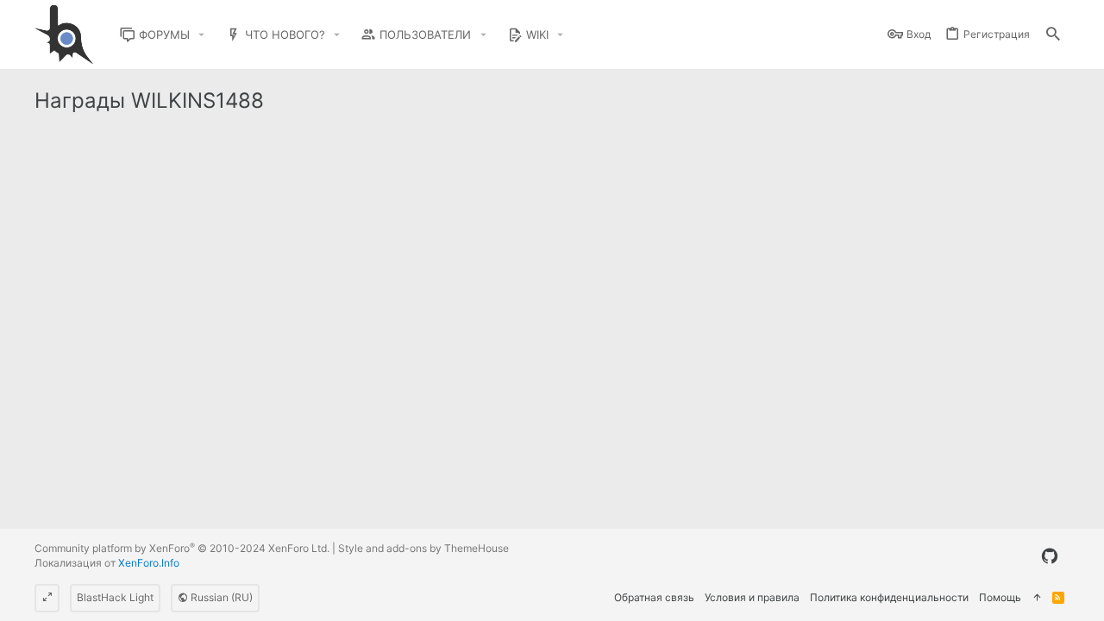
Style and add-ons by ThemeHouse (423, 548)
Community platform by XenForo (181, 548)
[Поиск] (1053, 35)
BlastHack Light (115, 597)
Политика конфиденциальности (889, 597)
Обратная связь (654, 597)
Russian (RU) (220, 597)
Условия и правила (752, 597)
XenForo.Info (148, 562)
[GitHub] (1049, 556)
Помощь (1000, 597)
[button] (201, 35)
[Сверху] (1036, 598)
